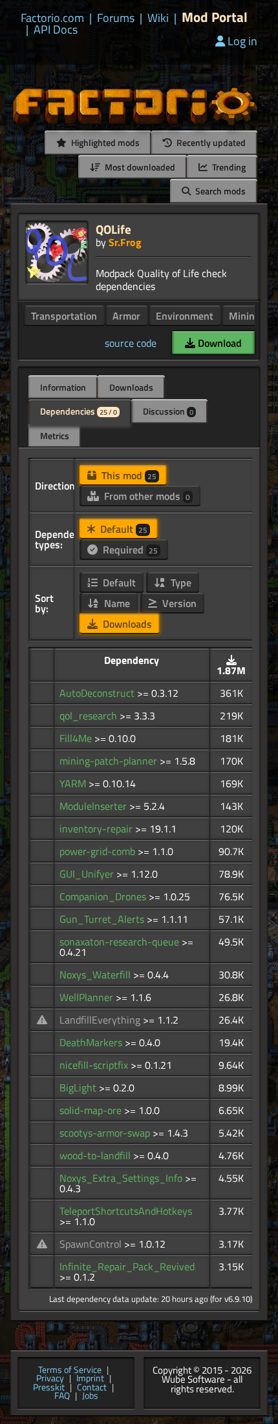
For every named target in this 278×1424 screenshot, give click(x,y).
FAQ (62, 1396)
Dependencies (78, 411)
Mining (244, 316)
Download (218, 343)
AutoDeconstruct (98, 693)
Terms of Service (70, 1370)
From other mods (146, 496)
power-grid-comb (98, 851)
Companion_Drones (104, 896)
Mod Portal (215, 17)
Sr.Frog (125, 242)
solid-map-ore (91, 1110)
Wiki (158, 18)
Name (116, 603)
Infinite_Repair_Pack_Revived (127, 1266)
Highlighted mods (104, 142)
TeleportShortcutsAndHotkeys (125, 1211)
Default (122, 529)
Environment (184, 316)
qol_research (89, 715)
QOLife (113, 229)
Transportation (64, 316)
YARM (74, 783)
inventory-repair (97, 828)
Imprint (90, 1378)
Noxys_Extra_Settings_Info (122, 1178)
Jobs (90, 1396)
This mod (127, 475)
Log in (242, 41)
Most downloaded (139, 167)
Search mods (219, 191)
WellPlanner (87, 997)
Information (63, 387)
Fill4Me (76, 738)
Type (179, 582)
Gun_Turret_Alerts (103, 919)
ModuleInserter (94, 806)
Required (129, 549)
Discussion (168, 411)
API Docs (56, 30)
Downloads (131, 387)
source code (130, 343)
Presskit (49, 1387)
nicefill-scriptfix (95, 1065)
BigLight (79, 1087)
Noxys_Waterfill (96, 974)
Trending (228, 167)
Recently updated (210, 142)
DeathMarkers (92, 1042)
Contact (92, 1387)
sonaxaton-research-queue (120, 941)
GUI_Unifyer (87, 874)
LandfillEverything (101, 1019)
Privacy (50, 1378)
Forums (115, 18)
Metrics (54, 435)
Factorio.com (52, 18)
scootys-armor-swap (106, 1132)
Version (178, 603)
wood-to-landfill (96, 1155)
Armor (126, 316)
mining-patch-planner (109, 761)
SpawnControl (91, 1244)
